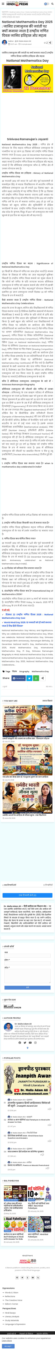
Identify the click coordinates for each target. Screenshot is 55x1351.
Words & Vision (11, 1292)
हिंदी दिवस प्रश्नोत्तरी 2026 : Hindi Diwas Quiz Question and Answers (25, 1137)
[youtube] (30, 1042)
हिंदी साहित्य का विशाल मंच (35, 906)
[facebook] (20, 1042)
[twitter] (25, 1042)
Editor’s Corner (11, 1304)
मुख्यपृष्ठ (5, 12)
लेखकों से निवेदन (26, 1334)
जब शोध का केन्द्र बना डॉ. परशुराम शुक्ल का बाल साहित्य (25, 777)
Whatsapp (36, 678)
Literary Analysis (12, 1316)
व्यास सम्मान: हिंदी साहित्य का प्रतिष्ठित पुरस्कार (26, 1152)
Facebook (20, 678)
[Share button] (43, 678)
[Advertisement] (27, 115)
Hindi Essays (10, 1313)
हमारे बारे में (11, 1334)
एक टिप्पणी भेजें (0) (27, 895)
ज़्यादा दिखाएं (47, 701)
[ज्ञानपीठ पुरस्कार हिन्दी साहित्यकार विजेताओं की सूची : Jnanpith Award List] (27, 1079)
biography (24, 671)
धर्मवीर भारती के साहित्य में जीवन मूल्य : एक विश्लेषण (24, 815)
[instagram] (35, 1042)
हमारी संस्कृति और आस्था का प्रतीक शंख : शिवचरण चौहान (26, 739)
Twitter (29, 678)
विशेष (14, 671)
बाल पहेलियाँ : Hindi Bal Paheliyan (38, 1235)
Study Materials (12, 1320)
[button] (52, 3)
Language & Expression (15, 1324)
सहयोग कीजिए (42, 1334)
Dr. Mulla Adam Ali (12, 906)
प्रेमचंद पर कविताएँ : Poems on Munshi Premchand (28, 1165)
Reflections (10, 1296)
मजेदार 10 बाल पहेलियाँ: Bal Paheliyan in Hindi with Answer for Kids (29, 1121)
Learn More (7, 1340)
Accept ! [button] (8, 1346)
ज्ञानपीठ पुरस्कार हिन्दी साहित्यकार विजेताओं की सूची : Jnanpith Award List (29, 1104)
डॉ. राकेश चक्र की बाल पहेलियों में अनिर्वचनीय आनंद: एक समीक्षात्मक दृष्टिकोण (13, 1207)
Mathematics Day (17, 12)
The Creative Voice (13, 1300)
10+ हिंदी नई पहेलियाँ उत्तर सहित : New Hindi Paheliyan (38, 1205)
